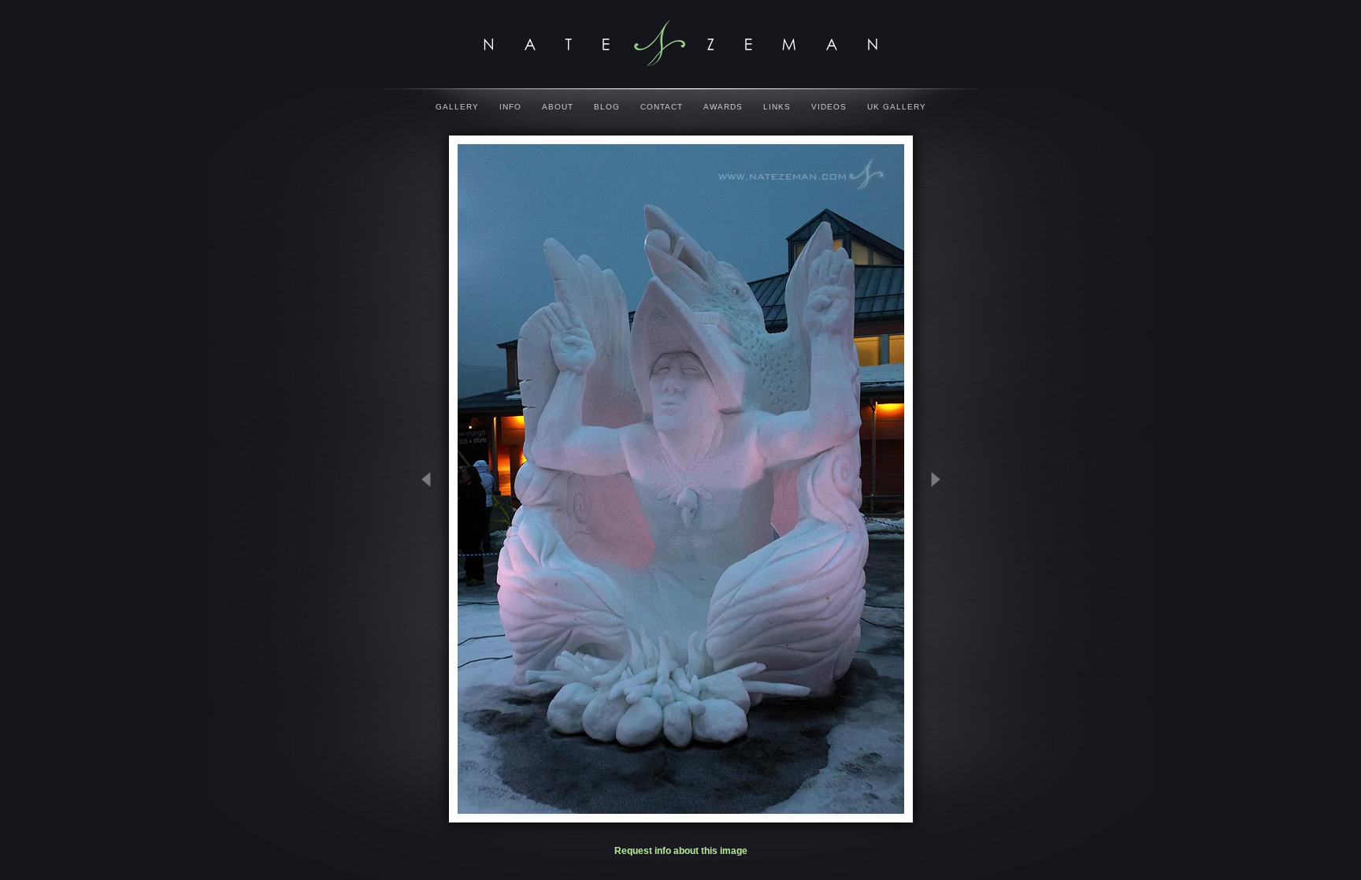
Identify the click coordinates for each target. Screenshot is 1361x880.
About (557, 106)
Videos (829, 106)
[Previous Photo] (433, 557)
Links (777, 106)
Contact (661, 106)
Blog (607, 106)
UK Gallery (896, 106)
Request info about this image (680, 850)
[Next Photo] (928, 557)
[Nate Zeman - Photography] (680, 43)
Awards (723, 106)
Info (510, 106)
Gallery (457, 106)
